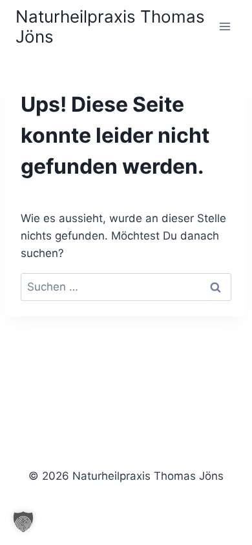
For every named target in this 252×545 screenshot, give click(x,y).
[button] (23, 522)
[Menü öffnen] (224, 26)
